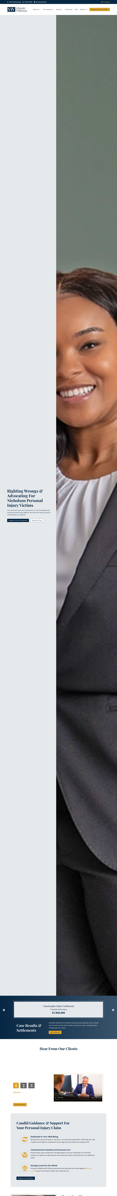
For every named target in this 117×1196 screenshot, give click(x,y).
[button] (4, 1010)
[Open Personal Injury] (53, 9)
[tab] (16, 1085)
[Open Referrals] (86, 9)
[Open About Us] (39, 9)
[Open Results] (61, 9)
